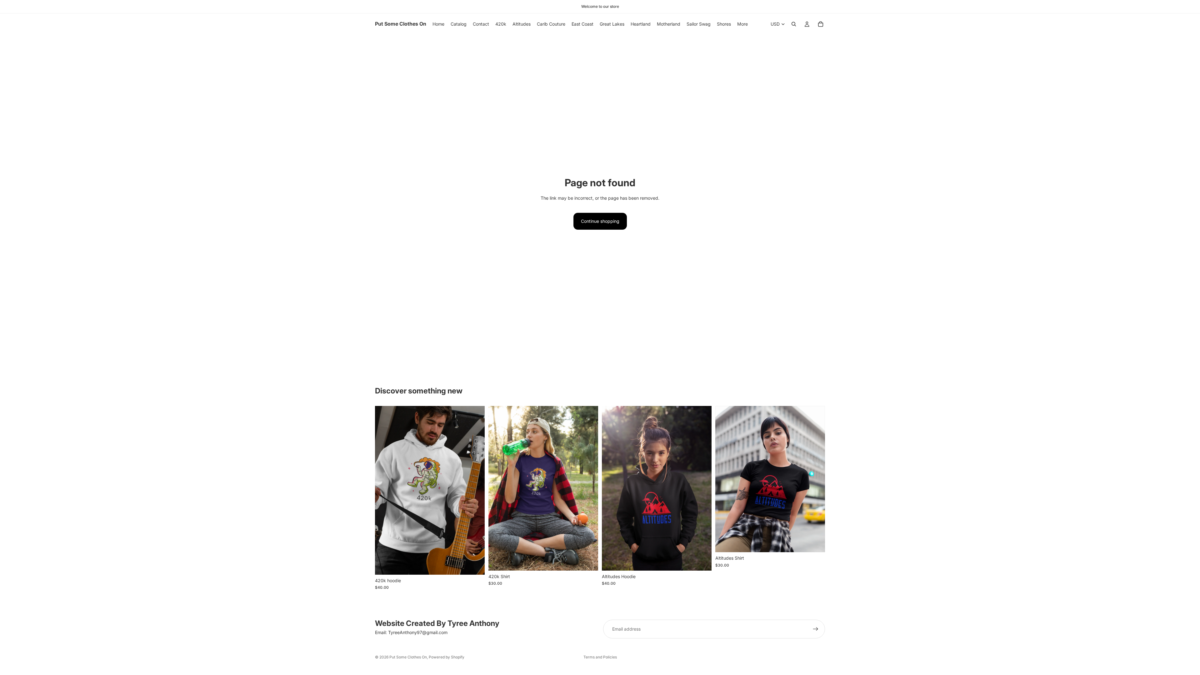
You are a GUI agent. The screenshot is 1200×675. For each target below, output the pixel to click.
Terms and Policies (600, 657)
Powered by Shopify (446, 657)
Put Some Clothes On (408, 657)
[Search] (794, 24)
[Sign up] (815, 629)
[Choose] (475, 565)
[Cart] (821, 24)
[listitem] (742, 24)
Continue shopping (600, 221)
